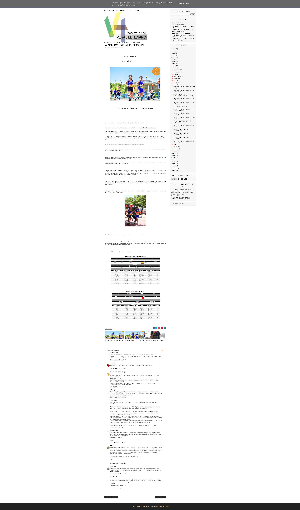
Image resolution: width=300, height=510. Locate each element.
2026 (174, 49)
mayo (175, 85)
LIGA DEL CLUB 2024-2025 (179, 40)
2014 (174, 157)
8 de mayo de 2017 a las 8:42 (118, 474)
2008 (174, 170)
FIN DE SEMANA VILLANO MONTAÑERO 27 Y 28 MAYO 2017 (183, 95)
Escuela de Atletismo (178, 24)
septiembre (177, 76)
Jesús (112, 363)
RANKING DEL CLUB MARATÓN (181, 33)
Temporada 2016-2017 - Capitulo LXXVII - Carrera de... (184, 118)
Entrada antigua (160, 497)
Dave (111, 466)
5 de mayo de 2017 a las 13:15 (118, 427)
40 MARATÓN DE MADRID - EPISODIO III (114, 341)
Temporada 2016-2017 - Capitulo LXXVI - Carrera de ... (183, 126)
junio (175, 82)
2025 (174, 51)
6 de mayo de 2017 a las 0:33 (118, 442)
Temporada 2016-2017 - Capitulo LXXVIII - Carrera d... (182, 114)
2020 (174, 61)
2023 (174, 55)
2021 (173, 59)
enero (176, 151)
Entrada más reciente (111, 497)
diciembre (177, 70)
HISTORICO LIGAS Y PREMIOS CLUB (182, 29)
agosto (176, 78)
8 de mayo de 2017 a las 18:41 (118, 485)
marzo (176, 146)
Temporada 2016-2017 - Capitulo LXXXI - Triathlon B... (183, 91)
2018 (173, 66)
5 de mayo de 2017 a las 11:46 (118, 360)
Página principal (176, 23)
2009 (174, 168)
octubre (176, 74)
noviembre (177, 72)
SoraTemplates (142, 506)
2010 (173, 166)
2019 (173, 64)
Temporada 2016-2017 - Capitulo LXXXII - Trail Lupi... (184, 87)
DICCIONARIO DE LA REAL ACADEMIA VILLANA (183, 27)
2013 (173, 159)
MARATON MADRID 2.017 (117, 47)
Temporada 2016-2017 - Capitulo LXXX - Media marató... (184, 99)
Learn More (180, 3)
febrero (176, 149)
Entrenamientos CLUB (178, 31)
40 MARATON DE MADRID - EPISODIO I (155, 341)
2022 (174, 57)
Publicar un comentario (115, 489)
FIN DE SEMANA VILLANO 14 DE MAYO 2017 (182, 122)
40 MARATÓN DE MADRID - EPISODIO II (134, 341)
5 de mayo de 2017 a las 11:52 (118, 368)
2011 (173, 163)
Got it (187, 3)
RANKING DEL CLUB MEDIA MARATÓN (183, 38)
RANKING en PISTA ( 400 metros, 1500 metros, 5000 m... (183, 36)
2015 (173, 155)
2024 (174, 53)
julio (175, 80)
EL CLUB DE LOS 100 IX (180, 106)
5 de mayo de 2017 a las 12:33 (118, 397)
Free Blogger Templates (162, 506)
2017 (173, 68)
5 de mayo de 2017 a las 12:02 (118, 386)
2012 (173, 161)
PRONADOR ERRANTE (116, 372)
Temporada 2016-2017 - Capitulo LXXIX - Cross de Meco (183, 110)
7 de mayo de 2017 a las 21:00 (118, 463)
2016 (173, 153)
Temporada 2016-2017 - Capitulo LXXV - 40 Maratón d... (184, 142)
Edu (111, 445)
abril (175, 144)
